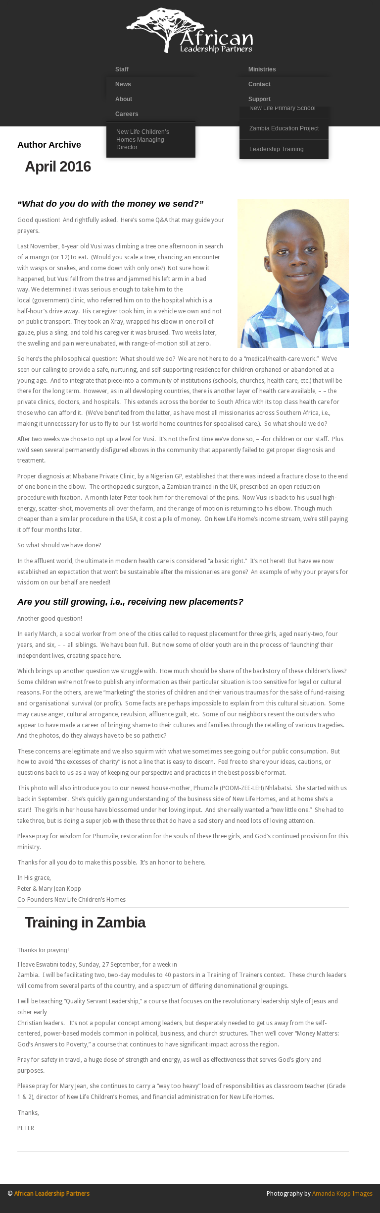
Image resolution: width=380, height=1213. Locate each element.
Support (259, 99)
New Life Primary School (282, 108)
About (123, 99)
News (123, 84)
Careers (127, 114)
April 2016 (58, 166)
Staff (122, 69)
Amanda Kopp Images (342, 1193)
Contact (259, 84)
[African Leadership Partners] (190, 52)
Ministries (262, 69)
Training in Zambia (85, 922)
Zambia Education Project (284, 128)
